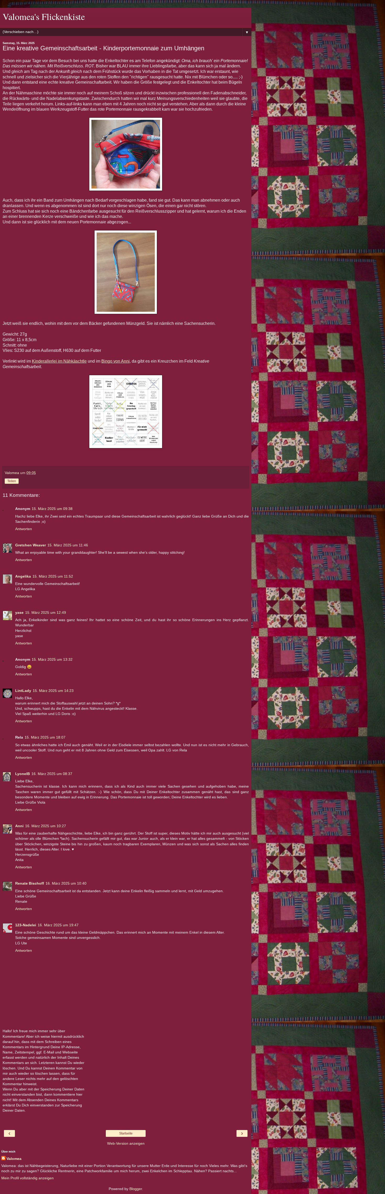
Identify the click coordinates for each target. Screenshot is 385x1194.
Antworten (23, 529)
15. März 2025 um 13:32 (52, 659)
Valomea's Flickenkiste (44, 16)
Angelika (23, 576)
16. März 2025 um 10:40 (66, 883)
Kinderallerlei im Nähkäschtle (59, 361)
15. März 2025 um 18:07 (45, 737)
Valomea (14, 1159)
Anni (19, 826)
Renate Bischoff (29, 883)
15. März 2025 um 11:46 (67, 545)
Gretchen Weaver (30, 545)
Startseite (126, 1133)
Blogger (135, 1189)
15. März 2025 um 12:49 (45, 612)
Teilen (11, 481)
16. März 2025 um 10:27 (45, 826)
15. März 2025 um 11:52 (52, 576)
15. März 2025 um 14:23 (53, 691)
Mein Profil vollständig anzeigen (27, 1178)
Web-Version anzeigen (126, 1143)
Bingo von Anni (115, 361)
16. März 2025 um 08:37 (51, 774)
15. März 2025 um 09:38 (52, 509)
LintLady (23, 691)
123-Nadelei (25, 925)
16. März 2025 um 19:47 (58, 925)
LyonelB (22, 774)
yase (19, 612)
